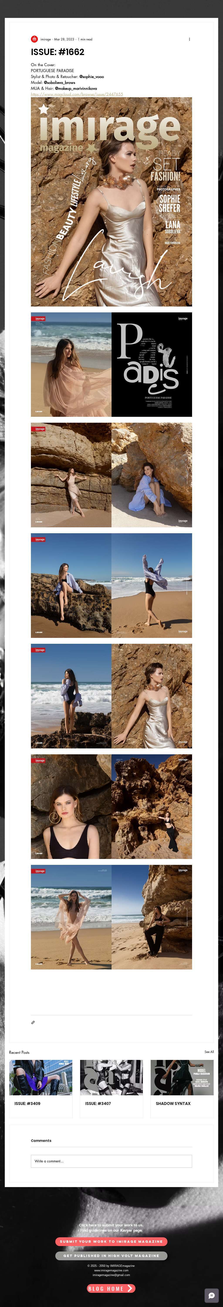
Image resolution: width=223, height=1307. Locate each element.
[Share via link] (33, 1022)
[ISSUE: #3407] (111, 1077)
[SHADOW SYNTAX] (182, 1077)
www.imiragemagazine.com (111, 1270)
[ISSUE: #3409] (40, 1077)
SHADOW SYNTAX (173, 1103)
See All (209, 1052)
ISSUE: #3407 (98, 1103)
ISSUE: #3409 (27, 1103)
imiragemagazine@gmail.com (111, 1275)
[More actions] (189, 39)
